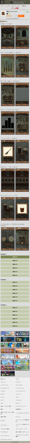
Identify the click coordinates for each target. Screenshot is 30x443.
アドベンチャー (19, 385)
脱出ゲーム (3, 379)
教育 (2, 409)
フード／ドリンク (5, 435)
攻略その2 (15, 260)
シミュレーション (20, 388)
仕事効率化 (18, 409)
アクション (3, 382)
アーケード (18, 382)
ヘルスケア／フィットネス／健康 (22, 435)
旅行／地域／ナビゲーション (22, 431)
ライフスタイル (4, 431)
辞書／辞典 (3, 416)
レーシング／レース (20, 391)
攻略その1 (24, 5)
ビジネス (3, 420)
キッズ (2, 397)
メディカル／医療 (5, 428)
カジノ (17, 397)
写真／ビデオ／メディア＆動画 (7, 413)
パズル (17, 379)
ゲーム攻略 (7, 5)
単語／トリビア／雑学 (6, 406)
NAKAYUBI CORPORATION (12, 18)
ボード (2, 400)
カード (2, 403)
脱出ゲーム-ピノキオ (16, 5)
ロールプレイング (5, 388)
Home (2, 5)
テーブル (3, 391)
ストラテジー (19, 400)
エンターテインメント (21, 406)
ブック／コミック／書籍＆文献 (22, 420)
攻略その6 (15, 275)
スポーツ (3, 394)
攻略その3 (15, 264)
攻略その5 (15, 271)
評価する (21, 15)
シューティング (4, 385)
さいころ (18, 403)
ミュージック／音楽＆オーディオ (22, 425)
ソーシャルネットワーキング (22, 413)
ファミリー (18, 394)
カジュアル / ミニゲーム (6, 439)
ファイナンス (4, 425)
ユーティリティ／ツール (21, 428)
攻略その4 (15, 268)
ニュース (18, 416)
